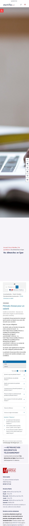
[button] (2, 10)
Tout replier (14, 370)
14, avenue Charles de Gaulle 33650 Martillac (11, 482)
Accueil (5, 247)
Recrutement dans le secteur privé (11, 296)
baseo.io (20, 442)
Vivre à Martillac (12, 247)
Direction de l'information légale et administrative (13, 441)
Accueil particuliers (7, 294)
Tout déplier (22, 370)
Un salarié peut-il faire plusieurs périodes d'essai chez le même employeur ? (13, 421)
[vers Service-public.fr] (16, 290)
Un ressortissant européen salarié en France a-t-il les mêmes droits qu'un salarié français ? (14, 431)
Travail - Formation (17, 294)
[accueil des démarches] (14, 284)
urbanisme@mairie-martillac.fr (15, 525)
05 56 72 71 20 (16, 522)
